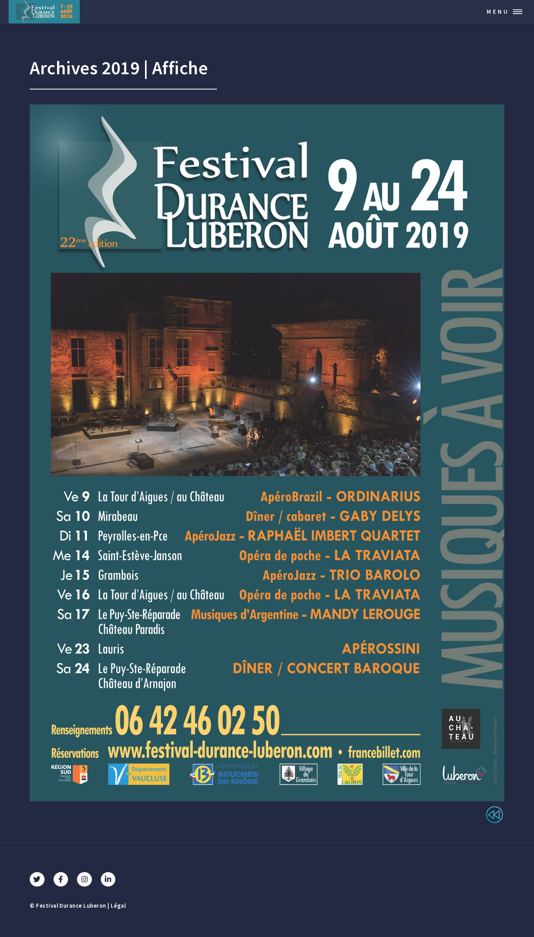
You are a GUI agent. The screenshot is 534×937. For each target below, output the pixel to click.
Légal (118, 906)
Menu (498, 11)
